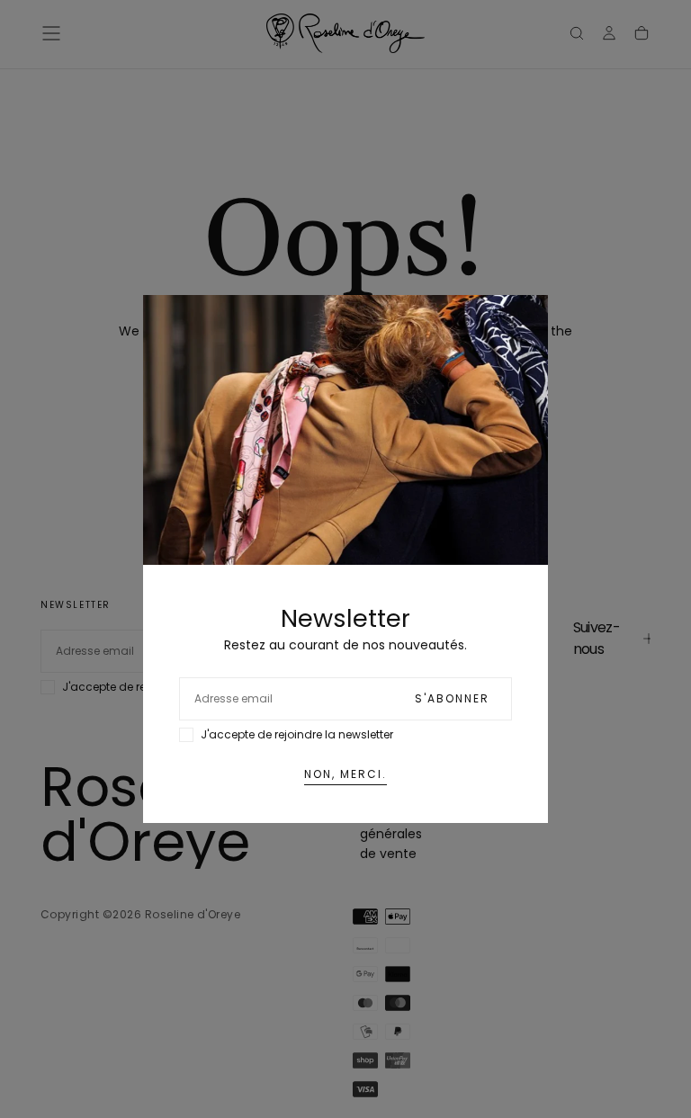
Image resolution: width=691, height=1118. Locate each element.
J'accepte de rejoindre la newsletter (297, 734)
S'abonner (452, 698)
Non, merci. (345, 774)
